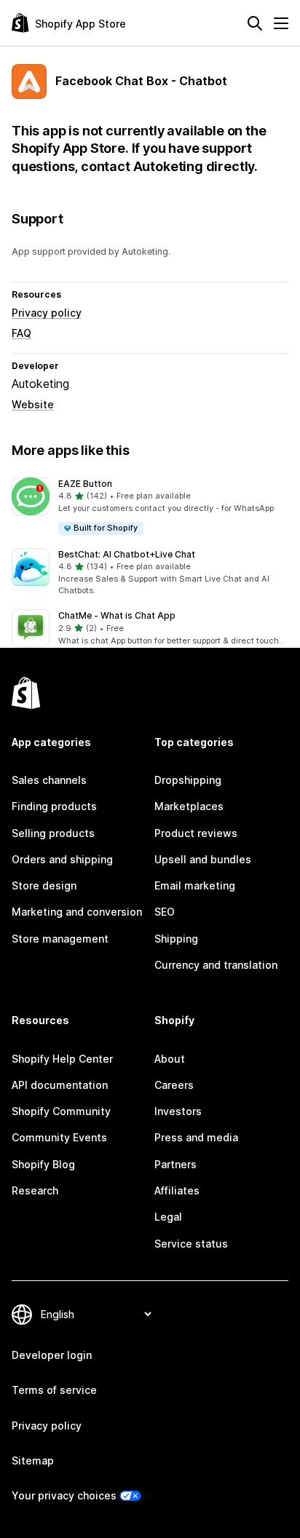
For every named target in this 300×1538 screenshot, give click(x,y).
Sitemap (33, 1460)
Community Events (59, 1137)
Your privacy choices (64, 1495)
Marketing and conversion (77, 911)
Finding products (54, 806)
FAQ (21, 333)
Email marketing (194, 885)
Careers (174, 1085)
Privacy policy (47, 312)
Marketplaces (189, 806)
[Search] (255, 23)
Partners (175, 1164)
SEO (164, 911)
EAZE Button (85, 483)
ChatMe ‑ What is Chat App (116, 615)
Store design (44, 885)
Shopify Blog (43, 1164)
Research (35, 1190)
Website (33, 404)
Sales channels (49, 780)
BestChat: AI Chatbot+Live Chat (126, 554)
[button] (150, 506)
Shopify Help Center (62, 1059)
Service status (191, 1243)
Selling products (53, 833)
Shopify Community (61, 1111)
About (169, 1059)
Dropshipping (187, 780)
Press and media (196, 1137)
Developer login (52, 1355)
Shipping (176, 938)
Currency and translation (215, 965)
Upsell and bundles (202, 859)
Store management (60, 938)
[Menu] (281, 23)
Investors (178, 1111)
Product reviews (195, 833)
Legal (168, 1216)
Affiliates (177, 1190)
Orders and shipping (62, 859)
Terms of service (54, 1390)
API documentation (60, 1085)
